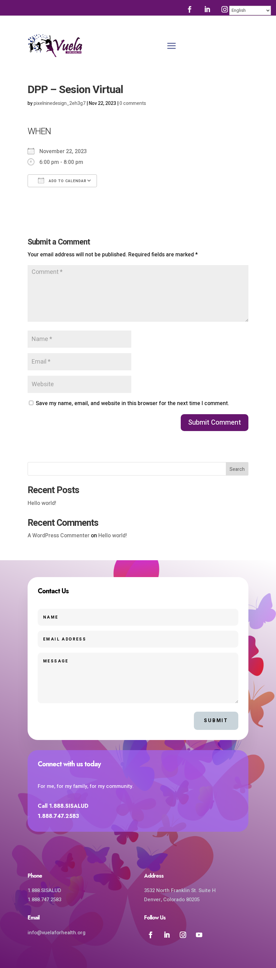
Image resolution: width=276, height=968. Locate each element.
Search (237, 469)
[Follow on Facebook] (189, 9)
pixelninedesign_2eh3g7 (59, 103)
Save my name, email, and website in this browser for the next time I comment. (132, 403)
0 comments (132, 103)
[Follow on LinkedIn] (207, 9)
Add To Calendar (67, 181)
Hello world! (42, 503)
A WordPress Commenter (59, 536)
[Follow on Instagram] (224, 9)
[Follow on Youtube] (199, 934)
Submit (216, 720)
